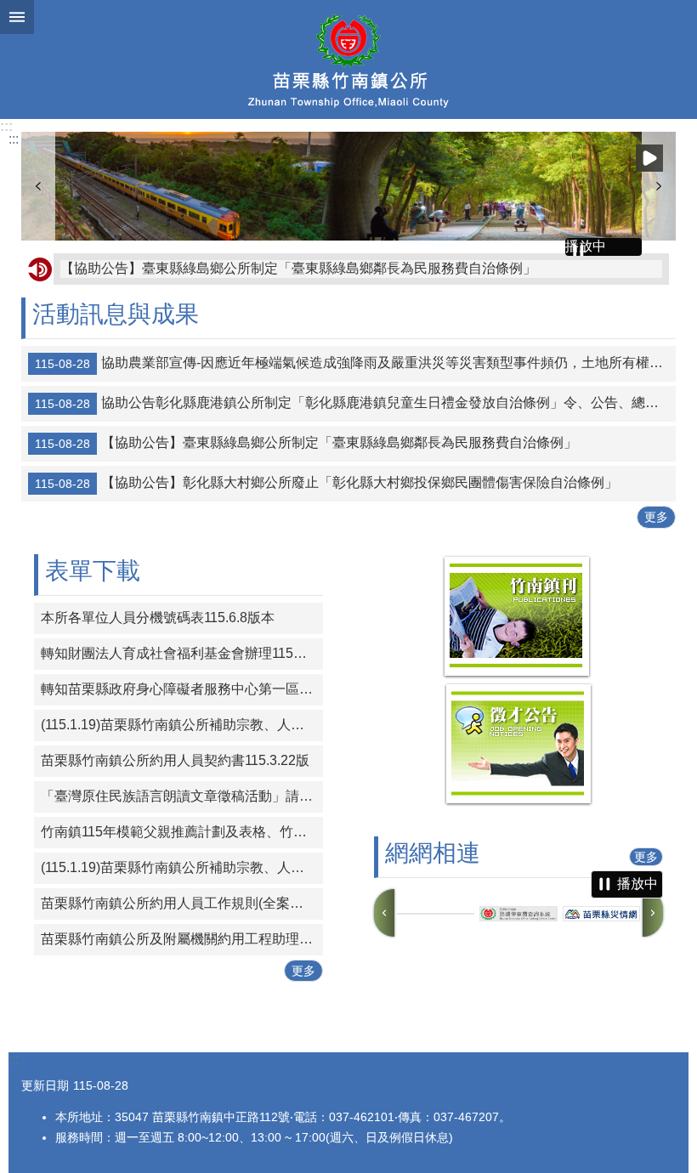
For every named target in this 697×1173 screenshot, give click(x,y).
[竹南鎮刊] (517, 674)
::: (6, 126)
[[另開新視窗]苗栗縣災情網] (601, 914)
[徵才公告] (518, 802)
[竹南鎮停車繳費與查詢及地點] (435, 914)
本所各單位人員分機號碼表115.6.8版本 (158, 617)
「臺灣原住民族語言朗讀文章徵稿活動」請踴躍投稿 (182, 796)
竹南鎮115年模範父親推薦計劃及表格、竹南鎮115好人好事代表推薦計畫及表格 (182, 831)
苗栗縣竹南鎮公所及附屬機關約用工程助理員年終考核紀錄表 (182, 939)
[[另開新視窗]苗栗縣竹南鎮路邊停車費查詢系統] (518, 913)
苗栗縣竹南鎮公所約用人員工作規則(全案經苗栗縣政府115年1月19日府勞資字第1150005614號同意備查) (182, 903)
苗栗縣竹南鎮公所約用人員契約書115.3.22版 (175, 760)
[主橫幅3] (348, 186)
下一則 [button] (659, 186)
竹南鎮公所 (348, 59)
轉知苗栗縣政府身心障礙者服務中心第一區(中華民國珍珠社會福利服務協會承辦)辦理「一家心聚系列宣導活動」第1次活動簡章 (182, 689)
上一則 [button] (38, 186)
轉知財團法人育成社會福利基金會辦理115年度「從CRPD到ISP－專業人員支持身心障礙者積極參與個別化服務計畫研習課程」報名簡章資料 (182, 653)
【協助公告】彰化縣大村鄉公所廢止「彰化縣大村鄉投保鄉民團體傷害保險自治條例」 (326, 483)
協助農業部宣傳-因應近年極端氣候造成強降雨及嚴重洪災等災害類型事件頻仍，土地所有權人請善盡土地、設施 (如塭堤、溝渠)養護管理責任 (355, 363)
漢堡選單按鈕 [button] (17, 17)
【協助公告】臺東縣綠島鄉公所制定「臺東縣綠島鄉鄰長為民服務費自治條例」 (298, 268)
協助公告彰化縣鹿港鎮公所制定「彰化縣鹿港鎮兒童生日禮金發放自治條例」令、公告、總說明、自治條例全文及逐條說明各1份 (355, 403)
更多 (656, 517)
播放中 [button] (649, 158)
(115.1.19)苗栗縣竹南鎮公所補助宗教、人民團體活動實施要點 (182, 724)
